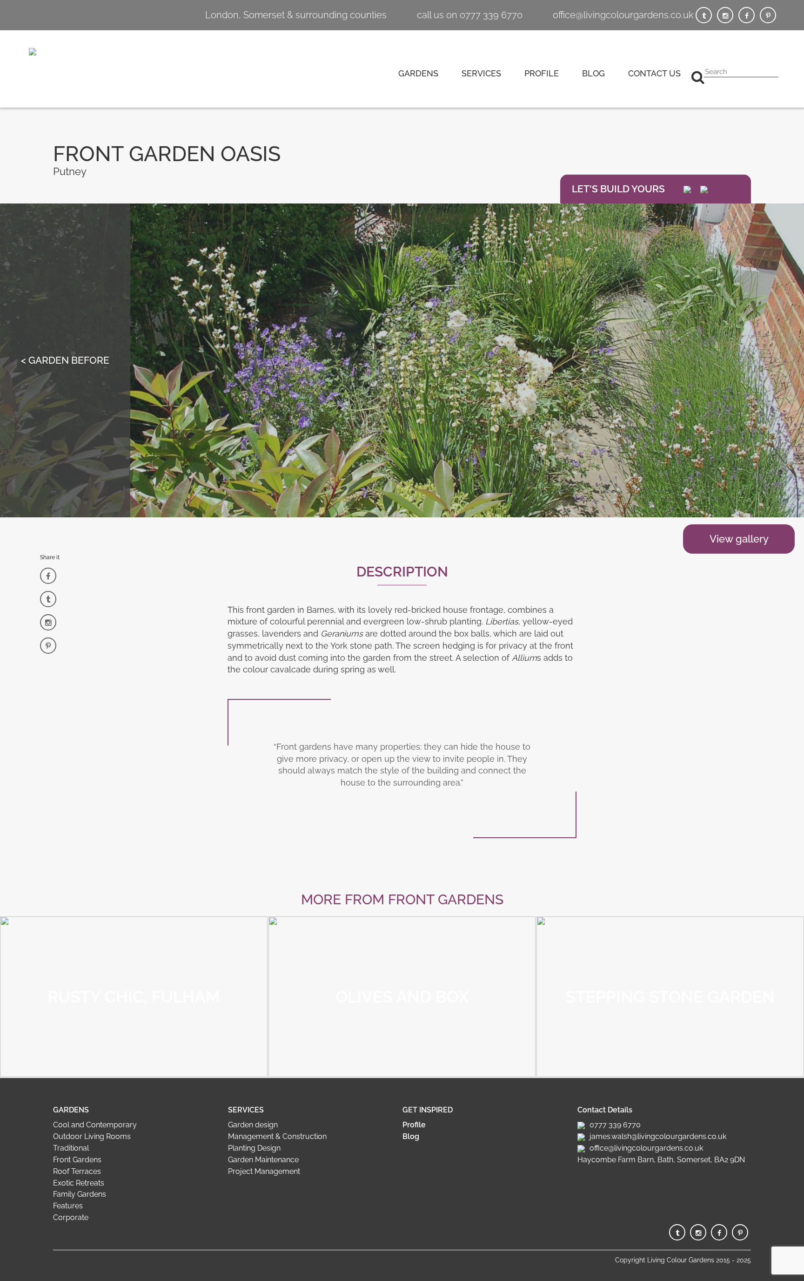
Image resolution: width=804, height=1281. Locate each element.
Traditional (71, 1148)
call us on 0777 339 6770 (470, 14)
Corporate (70, 1217)
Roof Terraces (77, 1171)
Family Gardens (79, 1194)
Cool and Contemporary (95, 1124)
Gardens (418, 73)
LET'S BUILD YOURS (618, 189)
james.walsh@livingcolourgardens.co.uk (658, 1136)
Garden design (253, 1124)
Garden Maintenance (263, 1159)
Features (68, 1205)
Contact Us (654, 73)
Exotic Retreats (78, 1183)
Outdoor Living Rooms (92, 1136)
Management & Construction (277, 1136)
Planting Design (254, 1148)
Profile (541, 73)
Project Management (264, 1171)
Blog (593, 73)
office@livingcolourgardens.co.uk (623, 14)
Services (481, 73)
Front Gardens (77, 1159)
